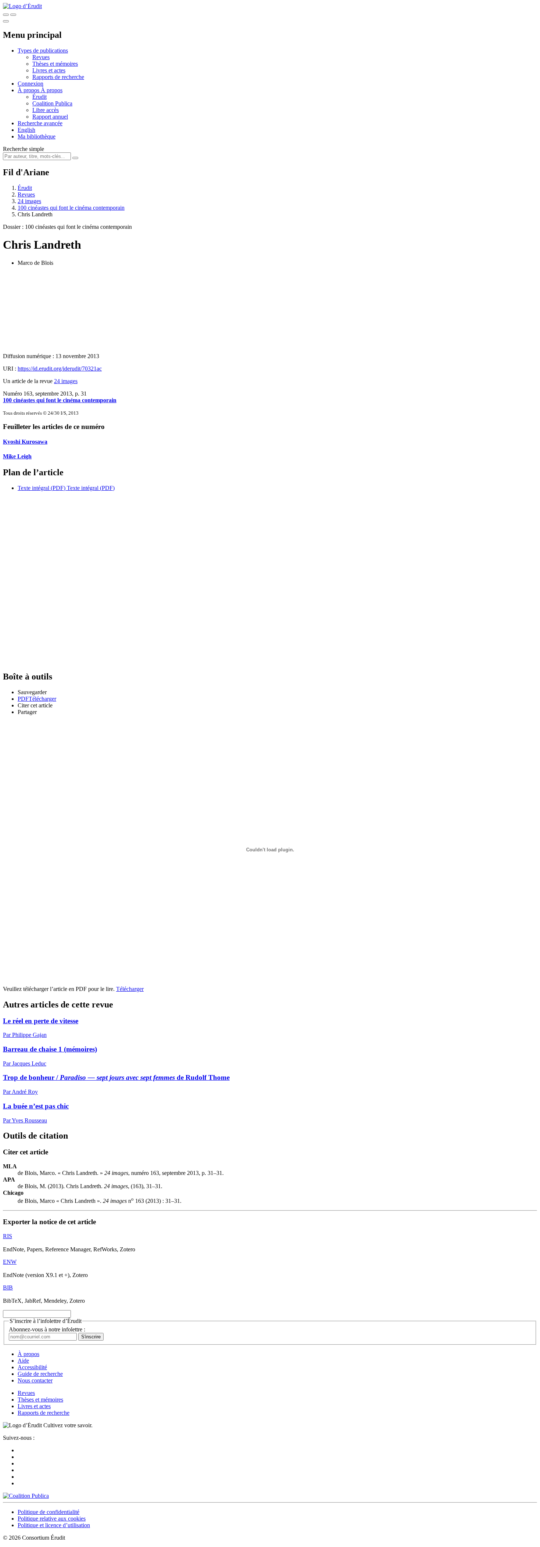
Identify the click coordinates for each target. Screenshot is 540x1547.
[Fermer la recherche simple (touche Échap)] (13, 15)
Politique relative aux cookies (52, 1518)
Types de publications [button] (43, 50)
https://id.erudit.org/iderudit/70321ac (60, 368)
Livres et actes (48, 70)
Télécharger (130, 989)
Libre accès (45, 110)
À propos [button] (29, 90)
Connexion (30, 83)
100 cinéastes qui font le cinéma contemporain (71, 208)
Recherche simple (23, 149)
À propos (51, 90)
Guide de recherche (40, 1374)
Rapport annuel (50, 116)
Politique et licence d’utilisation (54, 1525)
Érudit (39, 97)
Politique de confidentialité (48, 1512)
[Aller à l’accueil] (22, 6)
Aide (23, 1360)
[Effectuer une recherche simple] (6, 15)
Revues (41, 57)
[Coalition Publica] (26, 1496)
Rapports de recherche (58, 77)
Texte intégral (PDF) (41, 488)
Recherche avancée (40, 123)
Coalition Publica (52, 103)
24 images (29, 201)
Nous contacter (35, 1380)
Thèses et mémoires (55, 64)
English (26, 130)
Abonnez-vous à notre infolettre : (47, 1329)
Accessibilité (32, 1367)
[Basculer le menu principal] (6, 21)
